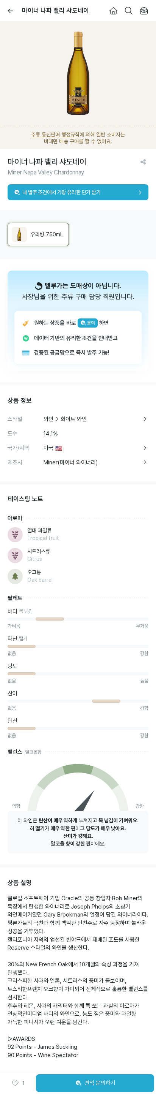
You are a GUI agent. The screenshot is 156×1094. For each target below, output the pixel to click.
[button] (18, 1083)
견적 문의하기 (99, 1083)
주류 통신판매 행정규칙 (55, 134)
